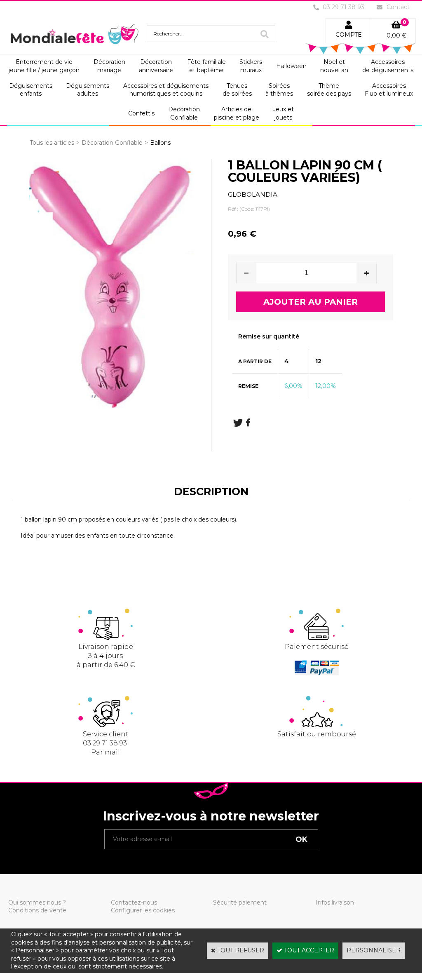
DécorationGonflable (184, 113)
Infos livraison (335, 902)
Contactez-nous (134, 902)
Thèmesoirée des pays (329, 90)
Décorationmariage (109, 66)
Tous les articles (52, 142)
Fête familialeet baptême (206, 66)
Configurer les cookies (143, 910)
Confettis (141, 113)
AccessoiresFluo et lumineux (389, 90)
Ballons (160, 142)
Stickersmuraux (250, 66)
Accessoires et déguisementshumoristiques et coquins (166, 90)
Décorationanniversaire (156, 66)
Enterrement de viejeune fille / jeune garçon (44, 66)
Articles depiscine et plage (236, 113)
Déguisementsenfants (30, 90)
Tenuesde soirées (237, 90)
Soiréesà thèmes (279, 90)
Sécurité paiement (240, 902)
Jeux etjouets (283, 113)
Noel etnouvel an (334, 66)
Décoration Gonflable (112, 142)
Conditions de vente (37, 910)
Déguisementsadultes (87, 90)
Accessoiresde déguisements (387, 66)
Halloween (291, 66)
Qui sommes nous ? (37, 902)
